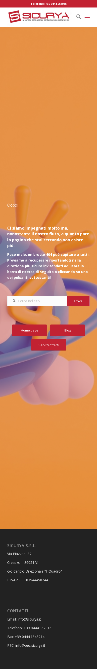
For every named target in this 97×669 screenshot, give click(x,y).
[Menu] (87, 17)
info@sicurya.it (29, 619)
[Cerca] (76, 17)
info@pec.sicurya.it (30, 645)
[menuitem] (76, 17)
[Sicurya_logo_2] (40, 17)
